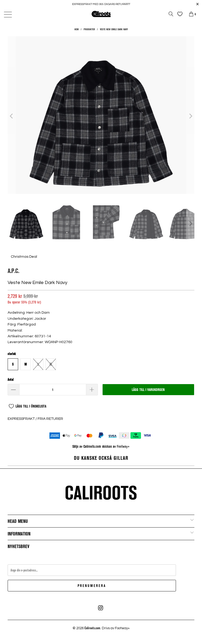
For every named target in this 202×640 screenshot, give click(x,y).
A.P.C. (13, 270)
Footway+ (123, 446)
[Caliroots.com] (101, 14)
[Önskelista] (178, 14)
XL (50, 364)
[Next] (190, 115)
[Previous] (11, 115)
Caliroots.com (92, 628)
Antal (11, 379)
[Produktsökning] (171, 14)
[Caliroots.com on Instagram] (101, 608)
